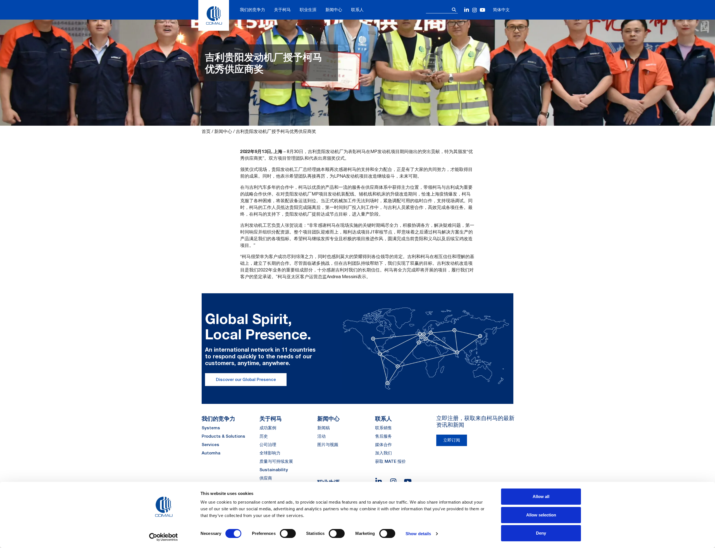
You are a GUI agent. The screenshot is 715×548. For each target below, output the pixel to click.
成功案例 (267, 427)
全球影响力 (269, 453)
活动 (321, 436)
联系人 (357, 9)
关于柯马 (282, 9)
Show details (418, 533)
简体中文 (501, 9)
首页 (206, 131)
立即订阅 (451, 440)
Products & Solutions (223, 436)
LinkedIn (466, 10)
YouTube (482, 10)
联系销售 (383, 427)
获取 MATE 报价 (390, 461)
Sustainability (273, 469)
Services (210, 444)
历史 (263, 436)
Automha (211, 453)
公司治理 (267, 444)
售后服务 (383, 436)
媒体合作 (383, 444)
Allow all (541, 496)
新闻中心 (333, 9)
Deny (541, 533)
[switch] (288, 533)
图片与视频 (327, 444)
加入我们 (383, 453)
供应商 (265, 478)
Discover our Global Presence (246, 379)
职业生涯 (308, 9)
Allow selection (541, 515)
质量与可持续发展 (276, 461)
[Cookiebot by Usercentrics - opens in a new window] (163, 537)
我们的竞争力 (252, 9)
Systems (211, 427)
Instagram (474, 10)
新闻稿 (323, 427)
